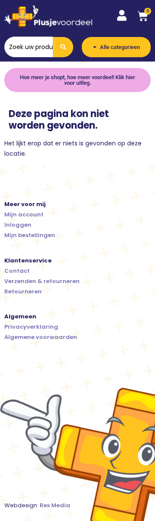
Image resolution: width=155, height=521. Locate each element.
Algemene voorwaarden (40, 337)
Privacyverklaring (31, 327)
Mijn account (23, 214)
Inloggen (17, 225)
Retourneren (23, 291)
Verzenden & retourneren (42, 281)
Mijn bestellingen (29, 235)
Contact (17, 271)
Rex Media (55, 505)
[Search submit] (63, 47)
